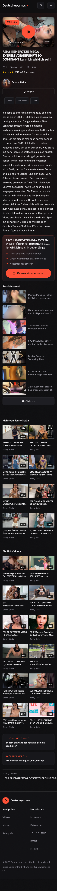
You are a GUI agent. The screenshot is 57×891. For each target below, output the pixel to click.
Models (6, 825)
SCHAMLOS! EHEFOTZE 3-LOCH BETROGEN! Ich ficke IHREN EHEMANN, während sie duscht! (42, 692)
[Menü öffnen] (51, 5)
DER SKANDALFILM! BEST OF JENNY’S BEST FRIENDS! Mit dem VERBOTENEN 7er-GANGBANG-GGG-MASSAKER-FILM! (41, 502)
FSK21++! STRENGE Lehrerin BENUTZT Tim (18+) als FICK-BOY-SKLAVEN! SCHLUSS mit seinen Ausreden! (40, 444)
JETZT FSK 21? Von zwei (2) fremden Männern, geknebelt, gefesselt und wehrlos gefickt (14, 663)
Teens (9, 100)
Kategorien (8, 833)
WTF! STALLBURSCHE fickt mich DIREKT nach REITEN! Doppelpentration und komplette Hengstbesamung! (15, 444)
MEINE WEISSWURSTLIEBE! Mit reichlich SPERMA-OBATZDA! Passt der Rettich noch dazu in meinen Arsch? (14, 502)
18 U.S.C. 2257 (38, 833)
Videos (13, 773)
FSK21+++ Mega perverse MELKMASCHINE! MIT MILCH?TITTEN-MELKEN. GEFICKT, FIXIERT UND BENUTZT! (14, 721)
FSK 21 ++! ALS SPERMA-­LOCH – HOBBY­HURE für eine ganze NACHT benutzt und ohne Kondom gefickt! (42, 604)
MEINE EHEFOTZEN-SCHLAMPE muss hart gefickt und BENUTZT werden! (39, 575)
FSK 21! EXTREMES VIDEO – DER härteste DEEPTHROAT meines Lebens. (15, 633)
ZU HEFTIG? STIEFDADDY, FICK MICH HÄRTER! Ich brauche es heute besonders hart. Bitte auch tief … (42, 532)
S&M (34, 100)
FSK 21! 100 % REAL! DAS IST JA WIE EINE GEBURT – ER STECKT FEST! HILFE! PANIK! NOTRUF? (42, 721)
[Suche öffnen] (40, 5)
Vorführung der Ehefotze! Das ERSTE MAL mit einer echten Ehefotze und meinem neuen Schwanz (14, 575)
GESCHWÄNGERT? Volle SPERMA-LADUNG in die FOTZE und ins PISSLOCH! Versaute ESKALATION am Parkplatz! (15, 532)
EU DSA (34, 849)
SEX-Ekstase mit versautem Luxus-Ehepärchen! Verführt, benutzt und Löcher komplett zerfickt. (14, 604)
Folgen (40, 92)
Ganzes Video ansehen (34, 274)
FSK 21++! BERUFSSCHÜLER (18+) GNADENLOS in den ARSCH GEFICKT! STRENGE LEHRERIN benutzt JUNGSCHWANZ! (41, 663)
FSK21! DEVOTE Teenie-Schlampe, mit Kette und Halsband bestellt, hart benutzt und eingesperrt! (14, 692)
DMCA (33, 841)
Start (5, 773)
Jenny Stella (8, 449)
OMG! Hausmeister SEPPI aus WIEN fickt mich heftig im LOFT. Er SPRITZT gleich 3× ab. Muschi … (41, 473)
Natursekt (22, 100)
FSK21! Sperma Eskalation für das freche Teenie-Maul (42, 633)
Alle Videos (28, 401)
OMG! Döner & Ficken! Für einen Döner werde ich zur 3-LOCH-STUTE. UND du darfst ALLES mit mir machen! (14, 473)
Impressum (36, 817)
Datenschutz (36, 825)
